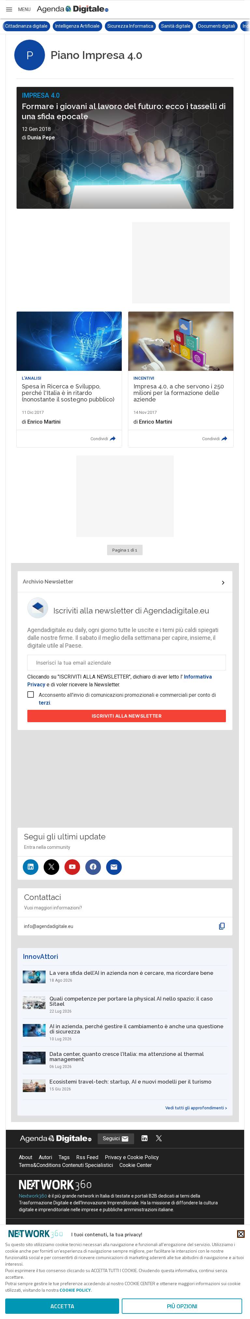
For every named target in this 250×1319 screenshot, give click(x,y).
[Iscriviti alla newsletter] (114, 867)
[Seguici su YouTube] (72, 867)
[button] (18, 9)
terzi (44, 703)
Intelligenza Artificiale (29, 26)
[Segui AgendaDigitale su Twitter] (159, 1139)
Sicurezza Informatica (82, 26)
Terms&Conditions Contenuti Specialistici (66, 1165)
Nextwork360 (33, 1196)
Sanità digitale (127, 26)
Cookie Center (135, 1165)
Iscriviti (127, 716)
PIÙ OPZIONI (182, 1306)
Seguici (112, 1138)
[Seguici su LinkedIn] (30, 867)
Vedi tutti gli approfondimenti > (196, 1108)
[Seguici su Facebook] (93, 867)
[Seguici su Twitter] (51, 867)
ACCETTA (62, 1306)
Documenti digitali (168, 26)
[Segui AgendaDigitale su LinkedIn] (144, 1139)
